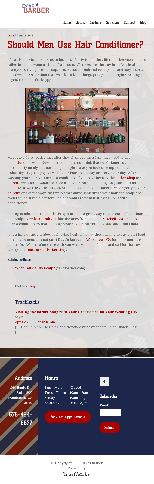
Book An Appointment (67, 417)
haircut (14, 183)
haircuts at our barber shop (43, 249)
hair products (45, 219)
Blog (32, 286)
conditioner (17, 162)
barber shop (125, 178)
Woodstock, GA (98, 239)
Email (106, 405)
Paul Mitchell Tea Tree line (116, 219)
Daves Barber (36, 8)
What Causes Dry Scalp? (35, 268)
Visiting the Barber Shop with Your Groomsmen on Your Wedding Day (76, 312)
